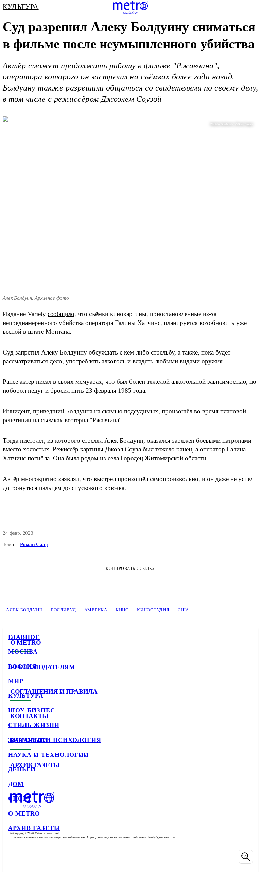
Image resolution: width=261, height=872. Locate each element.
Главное (24, 637)
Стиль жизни (33, 725)
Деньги (22, 769)
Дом (16, 783)
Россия (22, 666)
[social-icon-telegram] (32, 856)
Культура (26, 695)
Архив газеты (34, 828)
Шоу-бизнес (31, 710)
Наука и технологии (48, 754)
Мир (15, 681)
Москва (23, 651)
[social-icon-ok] (50, 856)
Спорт (20, 798)
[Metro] (130, 7)
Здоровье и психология (54, 740)
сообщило (61, 313)
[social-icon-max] (68, 856)
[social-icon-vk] (15, 856)
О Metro (24, 813)
